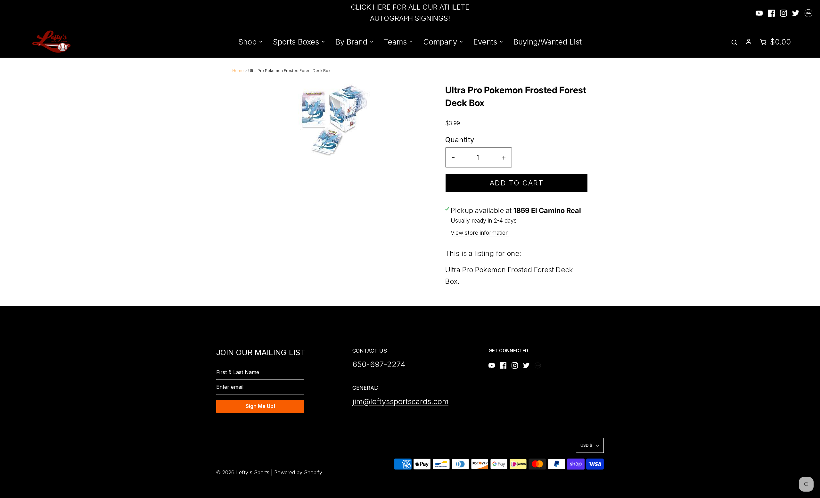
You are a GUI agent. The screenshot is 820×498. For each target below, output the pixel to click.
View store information (480, 232)
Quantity (459, 139)
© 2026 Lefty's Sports (242, 472)
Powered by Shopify (298, 472)
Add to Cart (517, 183)
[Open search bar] (734, 42)
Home (238, 70)
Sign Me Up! (260, 406)
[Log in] (748, 41)
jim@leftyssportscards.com (400, 401)
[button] (590, 445)
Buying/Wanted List (547, 41)
